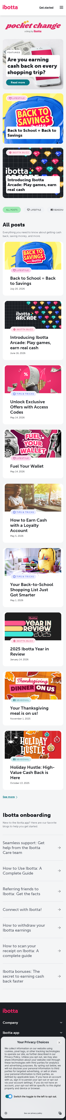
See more (9, 796)
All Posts (11, 209)
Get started (46, 7)
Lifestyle (36, 209)
